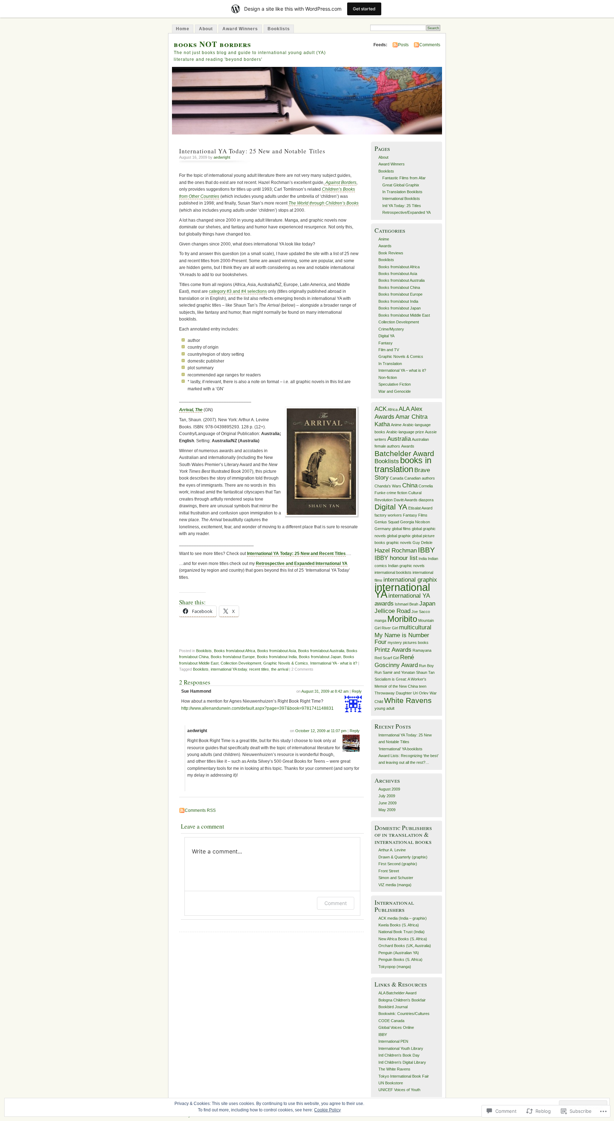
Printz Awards (393, 649)
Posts (403, 44)
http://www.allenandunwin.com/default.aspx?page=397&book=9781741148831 (257, 708)
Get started (364, 8)
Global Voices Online (396, 1027)
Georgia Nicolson (415, 522)
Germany (383, 529)
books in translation (403, 464)
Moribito (402, 619)
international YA (402, 590)
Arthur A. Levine (392, 850)
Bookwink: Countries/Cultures (404, 1013)
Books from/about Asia (276, 651)
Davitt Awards (406, 500)
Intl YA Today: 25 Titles (401, 205)
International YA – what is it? (402, 370)
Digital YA (386, 336)
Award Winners (240, 28)
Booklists (279, 28)
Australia (399, 438)
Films (422, 515)
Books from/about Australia (321, 651)
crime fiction (397, 493)
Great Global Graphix (400, 185)
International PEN (393, 1041)
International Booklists (401, 198)
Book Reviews (390, 253)
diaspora (426, 500)
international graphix (410, 579)
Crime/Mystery (391, 329)
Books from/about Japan (320, 657)
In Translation (390, 363)
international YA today (229, 669)
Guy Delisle (422, 542)
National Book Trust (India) (401, 932)
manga (380, 620)
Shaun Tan (425, 672)
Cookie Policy (327, 1109)
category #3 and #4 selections (238, 291)
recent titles (259, 669)
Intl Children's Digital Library (402, 1062)
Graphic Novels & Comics (285, 663)
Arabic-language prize (405, 432)
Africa (393, 409)
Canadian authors (419, 478)
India (423, 558)
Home (182, 28)
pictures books (416, 642)
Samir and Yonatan (399, 672)
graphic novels (398, 542)
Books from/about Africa (234, 651)
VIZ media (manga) (394, 885)
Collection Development (241, 663)
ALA (404, 409)
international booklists (393, 572)
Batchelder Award (404, 453)
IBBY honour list (396, 558)
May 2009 (386, 810)
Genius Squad (387, 522)
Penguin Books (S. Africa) (400, 959)
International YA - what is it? (333, 663)
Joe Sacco (420, 611)
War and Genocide (394, 391)
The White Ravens (394, 1069)
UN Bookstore (390, 1083)
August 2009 (389, 789)
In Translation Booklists (402, 192)
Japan (427, 603)
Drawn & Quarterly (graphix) (402, 857)
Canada (396, 478)
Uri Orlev (421, 693)
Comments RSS (200, 810)
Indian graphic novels (406, 566)
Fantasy (385, 343)
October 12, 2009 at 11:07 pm (320, 731)
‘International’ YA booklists (400, 749)
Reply (357, 691)
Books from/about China (399, 287)
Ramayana (422, 650)
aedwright (222, 157)
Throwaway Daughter (393, 693)
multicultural (415, 627)
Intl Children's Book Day (399, 1055)
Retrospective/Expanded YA (406, 212)
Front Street (388, 871)
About (206, 28)
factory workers (388, 515)
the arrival (279, 669)
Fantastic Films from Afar (404, 178)
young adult (384, 708)
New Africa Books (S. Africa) (402, 939)
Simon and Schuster (395, 878)
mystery (395, 642)
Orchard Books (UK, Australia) (404, 945)
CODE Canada (391, 1021)
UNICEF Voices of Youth (399, 1090)
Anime (383, 239)
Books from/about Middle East (404, 315)
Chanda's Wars (388, 486)
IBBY (426, 550)
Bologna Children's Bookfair (402, 1000)
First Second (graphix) (397, 864)
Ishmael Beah (406, 604)
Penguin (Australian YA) (398, 953)
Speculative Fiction (394, 384)
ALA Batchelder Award (397, 993)
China (410, 485)
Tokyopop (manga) (394, 966)
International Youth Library (400, 1048)
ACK (381, 409)
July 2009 (386, 796)
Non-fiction (387, 377)
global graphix (399, 536)
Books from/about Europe (233, 657)
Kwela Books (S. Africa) (398, 925)
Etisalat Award (420, 508)
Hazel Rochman (396, 550)
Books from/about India (277, 657)
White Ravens (408, 700)
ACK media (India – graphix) (402, 918)
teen (422, 686)
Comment (335, 903)
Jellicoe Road (392, 611)
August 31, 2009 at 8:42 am (325, 691)
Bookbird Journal (393, 1007)
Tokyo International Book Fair (403, 1076)
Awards (385, 246)
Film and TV (388, 350)
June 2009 (387, 803)
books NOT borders (212, 43)
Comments (429, 44)
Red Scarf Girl (387, 658)
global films (401, 529)
